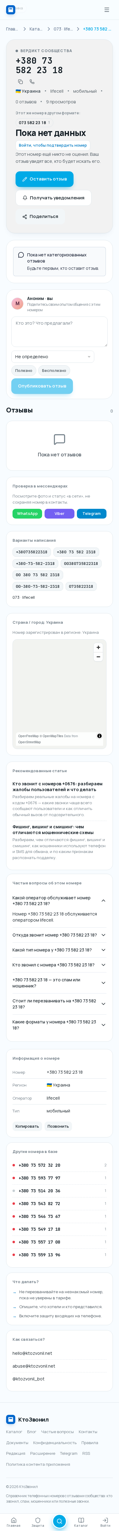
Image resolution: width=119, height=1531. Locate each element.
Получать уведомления (57, 197)
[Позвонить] (32, 82)
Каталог (14, 1431)
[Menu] (107, 10)
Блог (31, 1431)
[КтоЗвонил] (10, 9)
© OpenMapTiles (51, 736)
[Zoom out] (98, 656)
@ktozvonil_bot (29, 1379)
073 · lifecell (24, 597)
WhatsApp (27, 513)
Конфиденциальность (55, 1442)
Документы (17, 1442)
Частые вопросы (57, 1431)
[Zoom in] (98, 647)
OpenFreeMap (28, 736)
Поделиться (44, 216)
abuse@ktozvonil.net (34, 1366)
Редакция (15, 1453)
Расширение (42, 1453)
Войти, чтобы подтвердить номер (53, 145)
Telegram (91, 513)
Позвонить (58, 1126)
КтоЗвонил (33, 1419)
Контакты (88, 1431)
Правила (89, 1442)
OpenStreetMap (29, 742)
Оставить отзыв (48, 179)
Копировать (27, 1126)
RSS (86, 1453)
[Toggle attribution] (99, 736)
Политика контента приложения (38, 1464)
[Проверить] (59, 1521)
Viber (59, 513)
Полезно (23, 370)
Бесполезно (54, 370)
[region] (59, 694)
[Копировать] (20, 82)
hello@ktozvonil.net (32, 1353)
